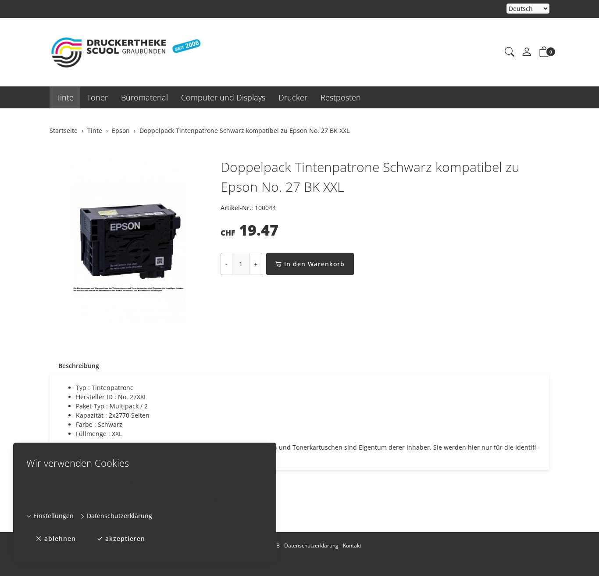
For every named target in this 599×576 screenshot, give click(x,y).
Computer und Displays (223, 97)
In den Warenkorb (314, 264)
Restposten (341, 97)
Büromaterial (144, 97)
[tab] (74, 366)
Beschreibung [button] (78, 365)
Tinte (65, 97)
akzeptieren (125, 538)
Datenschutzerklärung (118, 516)
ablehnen (60, 538)
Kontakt (352, 545)
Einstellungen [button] (53, 516)
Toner (97, 97)
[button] (509, 52)
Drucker (292, 97)
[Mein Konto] (526, 52)
